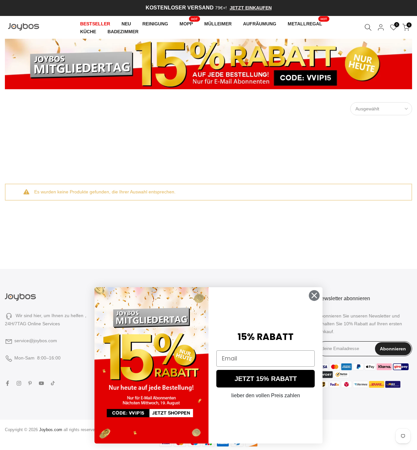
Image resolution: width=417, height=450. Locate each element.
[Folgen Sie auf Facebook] (7, 383)
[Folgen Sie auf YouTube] (41, 383)
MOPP (189, 23)
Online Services (44, 323)
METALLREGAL (307, 23)
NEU (126, 23)
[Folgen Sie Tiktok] (52, 383)
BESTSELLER (95, 23)
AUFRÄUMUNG (259, 23)
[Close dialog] (314, 295)
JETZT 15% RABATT (266, 378)
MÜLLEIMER (218, 23)
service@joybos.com (35, 340)
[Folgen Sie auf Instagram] (19, 383)
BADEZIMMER (123, 31)
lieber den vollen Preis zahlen (265, 395)
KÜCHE (88, 31)
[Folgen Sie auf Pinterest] (30, 383)
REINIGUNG (155, 23)
